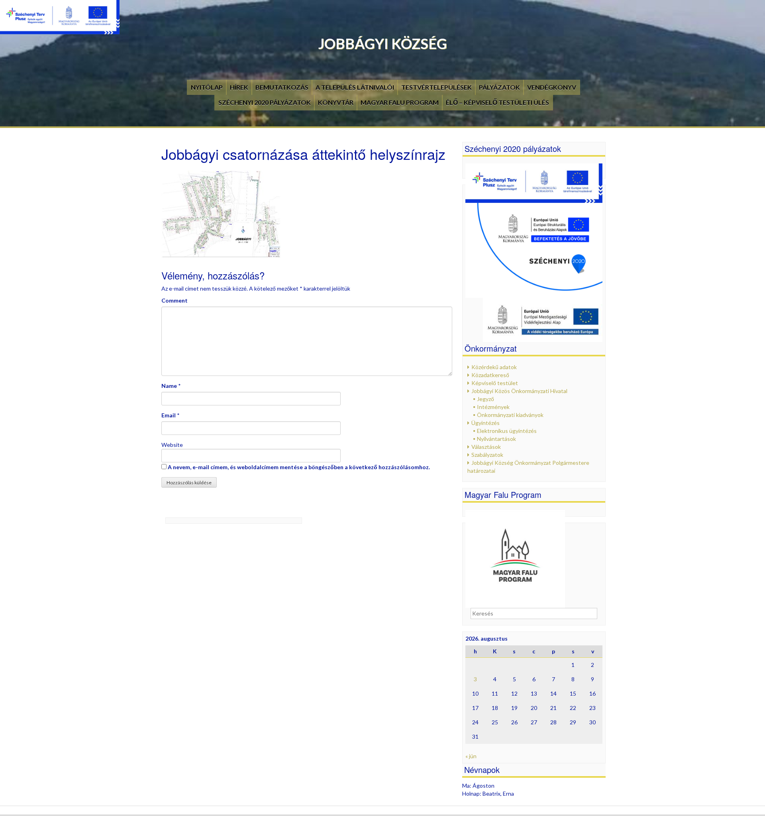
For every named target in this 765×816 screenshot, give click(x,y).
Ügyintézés (485, 422)
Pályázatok (499, 87)
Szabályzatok (487, 454)
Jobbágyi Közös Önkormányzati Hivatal (519, 390)
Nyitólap (207, 87)
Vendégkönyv (551, 87)
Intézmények (493, 406)
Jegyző (485, 398)
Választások (486, 446)
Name (169, 385)
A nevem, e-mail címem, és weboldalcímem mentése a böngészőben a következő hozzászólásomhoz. (299, 467)
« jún (471, 756)
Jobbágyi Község (382, 43)
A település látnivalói (355, 87)
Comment (174, 300)
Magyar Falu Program (400, 102)
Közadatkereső (490, 375)
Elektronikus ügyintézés (507, 430)
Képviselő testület (494, 382)
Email (168, 415)
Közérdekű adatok (494, 367)
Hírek (239, 87)
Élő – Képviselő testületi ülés (497, 102)
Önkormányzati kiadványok (510, 414)
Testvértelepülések (436, 87)
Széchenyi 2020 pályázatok (264, 102)
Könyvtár (335, 102)
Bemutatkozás (281, 87)
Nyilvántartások (496, 438)
